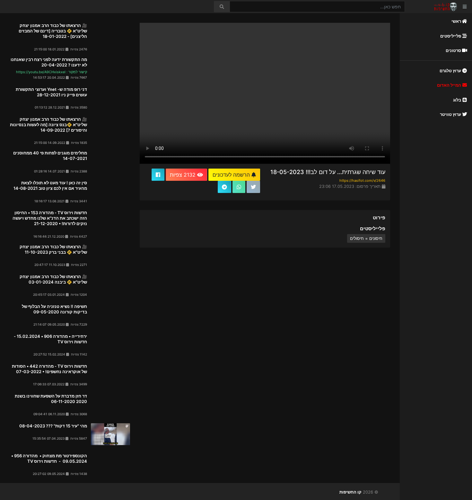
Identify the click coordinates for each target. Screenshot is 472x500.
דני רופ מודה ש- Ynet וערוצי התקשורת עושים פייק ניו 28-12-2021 (51, 92)
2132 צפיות (183, 174)
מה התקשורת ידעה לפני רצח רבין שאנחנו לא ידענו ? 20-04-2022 (49, 62)
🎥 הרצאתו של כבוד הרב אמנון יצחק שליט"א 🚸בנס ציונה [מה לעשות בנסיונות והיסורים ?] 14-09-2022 (48, 125)
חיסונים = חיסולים (366, 238)
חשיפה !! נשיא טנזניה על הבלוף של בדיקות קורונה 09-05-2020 (54, 309)
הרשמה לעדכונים (232, 174)
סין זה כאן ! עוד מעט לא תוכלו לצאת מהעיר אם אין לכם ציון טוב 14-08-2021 (50, 185)
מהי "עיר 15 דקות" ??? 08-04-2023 (53, 425)
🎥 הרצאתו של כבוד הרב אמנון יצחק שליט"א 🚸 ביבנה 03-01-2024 (53, 279)
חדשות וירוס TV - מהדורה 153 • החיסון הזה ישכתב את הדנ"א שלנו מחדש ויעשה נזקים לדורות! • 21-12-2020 (50, 218)
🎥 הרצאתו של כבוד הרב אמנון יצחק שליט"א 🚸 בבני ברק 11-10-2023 (53, 249)
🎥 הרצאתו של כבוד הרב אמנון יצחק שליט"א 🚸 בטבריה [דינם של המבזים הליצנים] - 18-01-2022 (53, 31)
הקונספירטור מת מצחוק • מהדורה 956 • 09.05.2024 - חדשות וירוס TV (48, 458)
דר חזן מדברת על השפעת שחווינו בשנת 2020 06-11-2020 (51, 398)
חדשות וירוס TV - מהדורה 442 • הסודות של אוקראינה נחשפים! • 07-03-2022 (49, 369)
